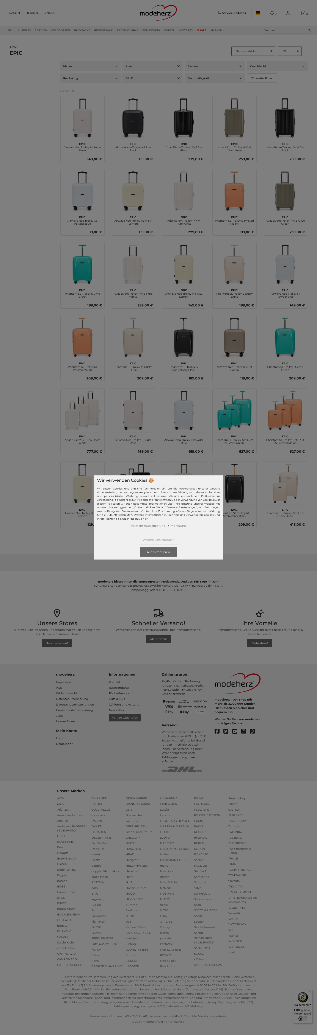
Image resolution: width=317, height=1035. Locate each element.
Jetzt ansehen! (57, 643)
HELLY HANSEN (137, 865)
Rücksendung (119, 687)
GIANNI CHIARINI (138, 804)
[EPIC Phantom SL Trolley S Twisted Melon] (234, 191)
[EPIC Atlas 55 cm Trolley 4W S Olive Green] (285, 191)
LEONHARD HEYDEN (175, 820)
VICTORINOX (237, 924)
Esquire (96, 910)
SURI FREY (235, 815)
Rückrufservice (119, 693)
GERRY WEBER (136, 798)
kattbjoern (133, 938)
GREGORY (133, 837)
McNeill (165, 888)
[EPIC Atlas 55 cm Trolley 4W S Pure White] (133, 264)
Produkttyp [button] (71, 78)
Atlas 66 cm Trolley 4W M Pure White (183, 219)
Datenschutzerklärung (72, 699)
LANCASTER (168, 804)
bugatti (62, 925)
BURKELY (64, 931)
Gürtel (169, 30)
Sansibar (200, 882)
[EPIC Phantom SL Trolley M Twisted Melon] (82, 337)
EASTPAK (97, 882)
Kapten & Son (135, 927)
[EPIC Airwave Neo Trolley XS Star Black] (133, 118)
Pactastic (166, 944)
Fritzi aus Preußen (104, 944)
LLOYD (165, 837)
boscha (62, 881)
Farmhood (98, 916)
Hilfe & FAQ (117, 699)
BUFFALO (64, 920)
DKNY (95, 860)
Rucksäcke (82, 30)
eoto (94, 888)
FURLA (96, 949)
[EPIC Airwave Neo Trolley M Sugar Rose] (82, 118)
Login (60, 738)
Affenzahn (64, 809)
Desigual (97, 848)
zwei (231, 952)
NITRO (164, 910)
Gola (129, 809)
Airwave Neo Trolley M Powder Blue (285, 293)
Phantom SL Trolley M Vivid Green (285, 366)
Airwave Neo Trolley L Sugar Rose (133, 439)
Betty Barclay (66, 858)
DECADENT (99, 832)
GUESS (130, 843)
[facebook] (219, 731)
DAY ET (96, 826)
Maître (164, 854)
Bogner (62, 875)
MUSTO (165, 899)
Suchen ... (271, 30)
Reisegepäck (103, 30)
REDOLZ (200, 832)
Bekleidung (151, 30)
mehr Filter (264, 78)
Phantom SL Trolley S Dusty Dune (234, 293)
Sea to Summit (204, 927)
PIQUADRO (202, 809)
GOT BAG (132, 820)
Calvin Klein (65, 942)
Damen (14, 12)
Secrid (198, 932)
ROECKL (200, 848)
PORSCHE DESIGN (207, 815)
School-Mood (203, 899)
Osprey (165, 927)
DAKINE (97, 820)
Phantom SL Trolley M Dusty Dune (133, 366)
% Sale (201, 30)
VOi (231, 930)
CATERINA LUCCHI (70, 965)
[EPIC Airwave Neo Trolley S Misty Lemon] (82, 483)
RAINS (198, 826)
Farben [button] (193, 66)
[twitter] (227, 731)
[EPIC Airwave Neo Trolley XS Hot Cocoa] (234, 337)
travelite (234, 881)
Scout (198, 916)
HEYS (129, 876)
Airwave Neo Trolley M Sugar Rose (82, 146)
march (164, 876)
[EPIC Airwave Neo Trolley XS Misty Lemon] (133, 191)
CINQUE (97, 804)
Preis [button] (129, 66)
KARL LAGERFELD (138, 932)
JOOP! (130, 916)
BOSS (61, 886)
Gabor (95, 955)
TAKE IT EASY (237, 820)
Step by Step (237, 798)
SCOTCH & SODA (206, 910)
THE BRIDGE (237, 843)
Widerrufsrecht (66, 693)
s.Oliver (199, 959)
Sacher (199, 860)
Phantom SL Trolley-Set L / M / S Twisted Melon (285, 439)
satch (198, 888)
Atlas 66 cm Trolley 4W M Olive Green (234, 146)
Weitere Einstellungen (158, 539)
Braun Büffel (66, 892)
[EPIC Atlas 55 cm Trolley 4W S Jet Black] (184, 118)
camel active (66, 948)
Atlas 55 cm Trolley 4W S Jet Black (184, 146)
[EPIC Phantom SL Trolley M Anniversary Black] (234, 483)
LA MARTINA (168, 798)
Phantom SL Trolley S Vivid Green (82, 293)
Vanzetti (234, 913)
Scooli (198, 904)
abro (60, 804)
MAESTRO (167, 843)
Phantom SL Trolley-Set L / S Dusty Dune (285, 512)
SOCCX (199, 953)
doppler (97, 865)
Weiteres (186, 30)
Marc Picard (168, 871)
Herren (32, 12)
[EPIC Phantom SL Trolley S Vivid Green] (82, 264)
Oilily (163, 916)
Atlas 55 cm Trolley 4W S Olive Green (285, 219)
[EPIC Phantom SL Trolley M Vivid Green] (285, 337)
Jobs (59, 715)
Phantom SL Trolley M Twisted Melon (82, 366)
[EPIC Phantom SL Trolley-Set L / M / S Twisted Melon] (285, 410)
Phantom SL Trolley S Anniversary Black (184, 366)
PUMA (198, 820)
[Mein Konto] (289, 13)
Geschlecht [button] (258, 66)
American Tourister (70, 815)
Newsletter (116, 710)
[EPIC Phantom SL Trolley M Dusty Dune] (133, 337)
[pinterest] (254, 731)
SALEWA (200, 871)
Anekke (62, 820)
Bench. (62, 847)
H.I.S (129, 882)
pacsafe (165, 938)
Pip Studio (201, 804)
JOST (129, 921)
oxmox (164, 932)
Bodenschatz (66, 869)
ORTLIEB (166, 921)
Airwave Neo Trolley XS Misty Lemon (133, 219)
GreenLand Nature (139, 832)
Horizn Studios (136, 888)
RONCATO (201, 854)
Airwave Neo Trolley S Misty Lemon (82, 512)
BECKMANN (65, 841)
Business (24, 30)
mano (164, 865)
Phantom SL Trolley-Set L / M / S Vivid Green (234, 439)
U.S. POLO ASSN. (240, 892)
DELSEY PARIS (101, 837)
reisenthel (201, 837)
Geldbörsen (60, 30)
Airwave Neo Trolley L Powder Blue (183, 439)
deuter (96, 854)
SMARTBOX (202, 948)
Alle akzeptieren (158, 552)
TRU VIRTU (235, 886)
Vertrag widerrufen (125, 717)
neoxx (164, 904)
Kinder (49, 12)
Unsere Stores (65, 721)
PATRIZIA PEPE (170, 949)
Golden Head (135, 815)
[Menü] (310, 992)
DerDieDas (99, 843)
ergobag (97, 899)
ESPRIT (96, 904)
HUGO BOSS (134, 899)
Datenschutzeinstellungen (75, 704)
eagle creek (99, 876)
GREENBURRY (136, 826)
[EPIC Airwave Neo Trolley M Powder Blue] (285, 264)
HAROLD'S (133, 848)
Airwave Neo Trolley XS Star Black (133, 146)
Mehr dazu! (158, 639)
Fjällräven (98, 921)
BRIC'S (61, 903)
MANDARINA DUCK (173, 860)
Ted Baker (235, 837)
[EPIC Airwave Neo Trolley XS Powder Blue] (82, 191)
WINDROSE (236, 946)
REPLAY (199, 843)
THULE (233, 858)
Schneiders (202, 893)
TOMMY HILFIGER (240, 869)
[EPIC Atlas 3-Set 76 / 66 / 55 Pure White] (82, 410)
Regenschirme (127, 30)
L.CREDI (131, 960)
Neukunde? (64, 744)
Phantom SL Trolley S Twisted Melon (234, 219)
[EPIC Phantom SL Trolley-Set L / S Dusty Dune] (285, 483)
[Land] (258, 13)
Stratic (232, 804)
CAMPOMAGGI (67, 959)
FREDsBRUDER (102, 938)
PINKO (199, 798)
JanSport (132, 910)
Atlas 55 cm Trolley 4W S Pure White (133, 293)
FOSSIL (96, 927)
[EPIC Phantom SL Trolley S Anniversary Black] (184, 337)
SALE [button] (129, 78)
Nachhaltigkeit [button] (198, 78)
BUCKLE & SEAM (68, 914)
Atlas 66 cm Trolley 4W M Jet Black (285, 146)
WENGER (235, 941)
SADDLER (201, 865)
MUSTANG (167, 893)
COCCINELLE (100, 809)
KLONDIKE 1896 (137, 949)
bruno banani (67, 909)
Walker (233, 935)
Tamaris (234, 826)
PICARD (165, 955)
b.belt (61, 836)
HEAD (130, 854)
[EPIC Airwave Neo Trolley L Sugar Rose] (133, 410)
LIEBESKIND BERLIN (175, 826)
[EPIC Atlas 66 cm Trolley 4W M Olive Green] (234, 118)
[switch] (302, 1018)
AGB (59, 687)
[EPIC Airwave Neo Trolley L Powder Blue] (184, 410)
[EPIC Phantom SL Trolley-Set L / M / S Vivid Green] (234, 410)
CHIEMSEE (99, 798)
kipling (131, 944)
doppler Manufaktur (105, 871)
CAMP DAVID (66, 953)
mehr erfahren (174, 694)
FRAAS (96, 932)
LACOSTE (132, 966)
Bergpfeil (63, 853)
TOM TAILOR (237, 875)
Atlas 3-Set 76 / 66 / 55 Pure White (82, 439)
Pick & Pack (168, 960)
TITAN (232, 864)
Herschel (132, 871)
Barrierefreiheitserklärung (74, 710)
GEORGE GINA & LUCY (107, 966)
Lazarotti (166, 815)
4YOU (61, 798)
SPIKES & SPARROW (208, 965)
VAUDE (233, 918)
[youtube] (236, 731)
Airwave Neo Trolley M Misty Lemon (183, 293)
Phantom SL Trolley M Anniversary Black (234, 512)
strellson (234, 809)
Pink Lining (168, 966)
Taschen (41, 30)
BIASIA (62, 864)
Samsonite (201, 876)
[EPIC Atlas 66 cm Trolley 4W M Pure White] (184, 191)
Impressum (64, 682)
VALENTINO (236, 907)
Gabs (95, 960)
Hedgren (132, 860)
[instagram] (245, 731)
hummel (132, 904)
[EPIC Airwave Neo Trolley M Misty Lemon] (184, 264)
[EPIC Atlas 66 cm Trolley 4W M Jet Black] (285, 118)
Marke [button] (67, 66)
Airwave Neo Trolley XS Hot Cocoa (234, 366)
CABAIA (62, 937)
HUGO (130, 893)
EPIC (94, 893)
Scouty (199, 921)
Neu (11, 30)
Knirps (130, 955)
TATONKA (235, 832)
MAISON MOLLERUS (174, 848)
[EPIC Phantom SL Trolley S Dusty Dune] (234, 264)
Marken (216, 30)
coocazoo (98, 815)
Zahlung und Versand (124, 704)
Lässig (164, 809)
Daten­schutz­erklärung (149, 525)
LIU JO (164, 832)
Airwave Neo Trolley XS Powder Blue (82, 219)
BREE (61, 897)
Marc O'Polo (168, 882)
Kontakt (114, 682)
